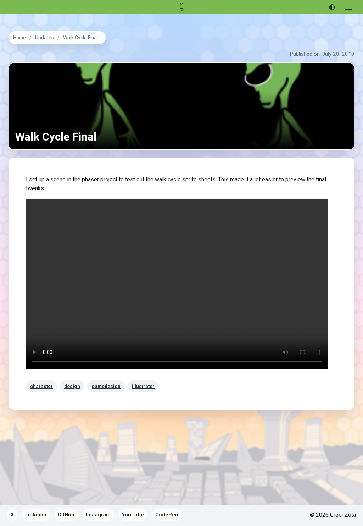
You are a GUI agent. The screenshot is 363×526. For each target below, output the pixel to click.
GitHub (66, 515)
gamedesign (106, 386)
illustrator (143, 386)
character (41, 386)
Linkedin (35, 515)
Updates (44, 37)
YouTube (133, 515)
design (72, 386)
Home (19, 37)
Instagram (98, 515)
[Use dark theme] (332, 7)
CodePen (166, 515)
